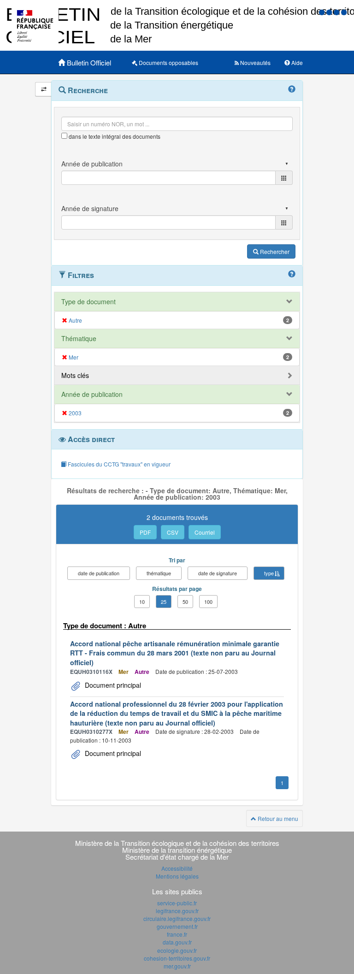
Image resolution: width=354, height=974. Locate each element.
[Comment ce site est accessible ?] (322, 12)
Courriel (205, 532)
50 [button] (185, 601)
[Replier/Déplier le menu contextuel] (43, 89)
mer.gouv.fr (177, 966)
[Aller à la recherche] (337, 12)
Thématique (78, 338)
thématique (159, 573)
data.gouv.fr (177, 942)
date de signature (217, 573)
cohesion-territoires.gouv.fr (177, 958)
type (269, 573)
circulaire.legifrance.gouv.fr (177, 918)
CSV (172, 532)
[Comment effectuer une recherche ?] (291, 89)
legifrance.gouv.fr (177, 911)
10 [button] (142, 601)
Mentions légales (177, 876)
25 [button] (163, 601)
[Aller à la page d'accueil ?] (344, 12)
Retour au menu (277, 818)
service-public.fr (177, 903)
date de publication (98, 573)
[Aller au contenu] (330, 12)
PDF (145, 532)
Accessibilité (177, 868)
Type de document (88, 301)
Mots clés (75, 375)
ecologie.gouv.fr (177, 950)
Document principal (112, 685)
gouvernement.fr (177, 926)
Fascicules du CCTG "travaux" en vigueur (118, 464)
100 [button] (208, 601)
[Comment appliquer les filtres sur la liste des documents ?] (291, 274)
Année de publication (92, 394)
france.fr (177, 934)
